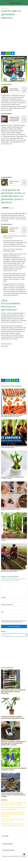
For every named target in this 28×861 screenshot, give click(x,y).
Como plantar (5, 8)
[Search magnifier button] (26, 635)
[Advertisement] (14, 36)
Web (2, 611)
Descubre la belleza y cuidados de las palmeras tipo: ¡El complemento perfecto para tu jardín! (13, 814)
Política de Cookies (7, 843)
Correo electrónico (7, 604)
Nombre (3, 597)
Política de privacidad (8, 850)
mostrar (11, 207)
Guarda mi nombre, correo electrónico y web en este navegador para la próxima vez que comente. (13, 621)
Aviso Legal (5, 836)
